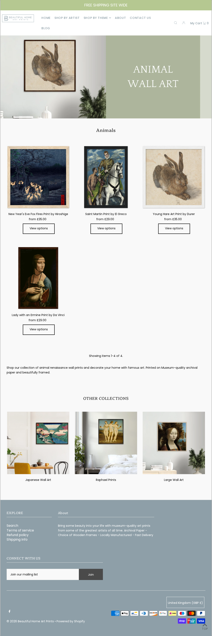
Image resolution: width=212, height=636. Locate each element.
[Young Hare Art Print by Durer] (173, 177)
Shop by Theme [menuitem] (96, 18)
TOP (205, 629)
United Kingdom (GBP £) (185, 603)
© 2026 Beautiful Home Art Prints (30, 621)
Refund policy (18, 535)
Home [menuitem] (46, 18)
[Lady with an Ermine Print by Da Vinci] (38, 278)
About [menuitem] (120, 18)
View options (39, 228)
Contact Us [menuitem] (140, 18)
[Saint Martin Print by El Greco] (105, 177)
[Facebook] (9, 611)
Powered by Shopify (71, 621)
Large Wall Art (174, 480)
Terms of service (20, 530)
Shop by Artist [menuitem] (67, 18)
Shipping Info (17, 539)
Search (12, 525)
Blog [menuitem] (45, 28)
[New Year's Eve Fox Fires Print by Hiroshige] (38, 177)
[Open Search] (175, 22)
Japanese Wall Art (38, 480)
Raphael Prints (106, 480)
